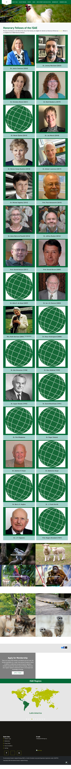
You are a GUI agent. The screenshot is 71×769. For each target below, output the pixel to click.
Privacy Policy (7, 743)
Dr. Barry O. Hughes (19, 504)
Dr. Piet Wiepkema (19, 437)
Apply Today (17, 673)
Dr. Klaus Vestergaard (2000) (52, 337)
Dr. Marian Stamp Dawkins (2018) (19, 169)
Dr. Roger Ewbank (52, 437)
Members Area (63, 2)
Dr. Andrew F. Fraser (19, 471)
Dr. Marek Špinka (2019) (19, 135)
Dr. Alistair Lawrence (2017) (52, 169)
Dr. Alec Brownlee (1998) (19, 370)
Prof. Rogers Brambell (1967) (52, 538)
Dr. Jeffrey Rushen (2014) (52, 236)
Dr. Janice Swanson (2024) (19, 68)
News (34, 2)
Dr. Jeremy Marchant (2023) (52, 66)
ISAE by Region (22, 2)
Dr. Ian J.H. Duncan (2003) (52, 303)
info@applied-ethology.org (41, 738)
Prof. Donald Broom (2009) (52, 270)
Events (29, 2)
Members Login (8, 738)
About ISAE (15, 2)
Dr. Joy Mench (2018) (52, 135)
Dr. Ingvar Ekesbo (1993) (19, 404)
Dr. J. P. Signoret (19, 538)
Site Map (6, 748)
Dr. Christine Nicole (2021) (19, 102)
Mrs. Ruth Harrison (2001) (15, 337)
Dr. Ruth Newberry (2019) (51, 102)
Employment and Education (44, 2)
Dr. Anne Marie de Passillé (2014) (19, 236)
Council (60, 31)
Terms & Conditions (8, 745)
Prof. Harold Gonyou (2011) (19, 270)
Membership (55, 2)
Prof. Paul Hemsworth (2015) (52, 203)
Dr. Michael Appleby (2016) (19, 203)
